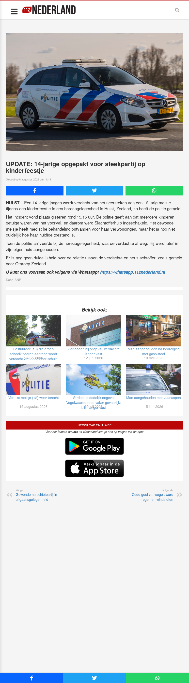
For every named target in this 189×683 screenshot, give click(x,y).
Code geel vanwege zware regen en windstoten (152, 495)
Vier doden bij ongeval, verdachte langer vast (93, 351)
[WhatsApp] (154, 190)
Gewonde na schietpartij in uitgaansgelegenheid (36, 495)
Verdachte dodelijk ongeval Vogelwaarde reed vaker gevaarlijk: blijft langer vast (93, 402)
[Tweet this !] (94, 190)
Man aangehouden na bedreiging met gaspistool (154, 351)
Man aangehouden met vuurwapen (153, 397)
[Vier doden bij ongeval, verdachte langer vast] (93, 330)
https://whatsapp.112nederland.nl (132, 272)
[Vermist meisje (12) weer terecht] (33, 379)
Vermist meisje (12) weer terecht (33, 397)
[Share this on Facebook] (34, 190)
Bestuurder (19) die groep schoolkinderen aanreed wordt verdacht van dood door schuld (33, 353)
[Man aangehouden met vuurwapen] (153, 379)
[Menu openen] (14, 11)
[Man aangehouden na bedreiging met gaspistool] (153, 330)
